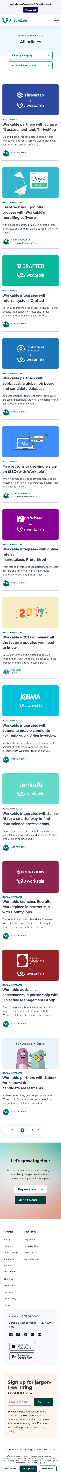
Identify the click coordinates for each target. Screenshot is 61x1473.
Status (7, 1305)
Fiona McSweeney (20, 240)
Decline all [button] (47, 1468)
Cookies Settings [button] (11, 1469)
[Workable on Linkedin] (11, 1335)
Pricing (7, 1239)
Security (8, 1265)
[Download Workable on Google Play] (22, 1356)
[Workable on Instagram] (39, 1335)
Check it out (30, 10)
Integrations (10, 1259)
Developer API (31, 1252)
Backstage (9, 1292)
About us (8, 1279)
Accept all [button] (28, 1468)
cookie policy (39, 1463)
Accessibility (10, 1298)
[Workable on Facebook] (18, 1335)
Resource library (32, 1246)
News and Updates (12, 120)
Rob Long (16, 670)
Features (8, 1246)
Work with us (10, 1285)
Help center (30, 1239)
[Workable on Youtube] (25, 1335)
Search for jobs (31, 1259)
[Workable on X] (32, 1335)
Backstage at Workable (30, 36)
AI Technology (11, 1252)
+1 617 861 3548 (29, 1316)
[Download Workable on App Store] (22, 1346)
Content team (18, 153)
